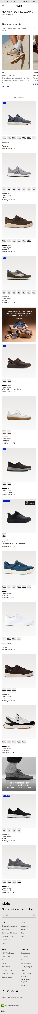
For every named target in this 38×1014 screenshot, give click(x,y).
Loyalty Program (27, 967)
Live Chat (5, 943)
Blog (22, 933)
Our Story (24, 956)
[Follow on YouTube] (17, 991)
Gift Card (5, 963)
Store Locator (26, 953)
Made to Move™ (26, 963)
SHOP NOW (5, 86)
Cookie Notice (7, 977)
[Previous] (32, 142)
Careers (23, 970)
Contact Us (6, 940)
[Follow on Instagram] (12, 991)
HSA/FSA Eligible (8, 953)
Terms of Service (8, 974)
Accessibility (6, 967)
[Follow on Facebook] (3, 991)
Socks (4, 960)
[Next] (35, 142)
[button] (4, 138)
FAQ (22, 936)
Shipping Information (9, 926)
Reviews (24, 929)
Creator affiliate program (26, 975)
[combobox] (19, 1005)
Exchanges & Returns (9, 933)
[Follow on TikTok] (22, 991)
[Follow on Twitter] (8, 991)
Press (23, 960)
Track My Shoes (7, 936)
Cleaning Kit (6, 956)
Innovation (24, 926)
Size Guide (5, 929)
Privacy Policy (7, 970)
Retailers (24, 985)
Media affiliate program (25, 980)
